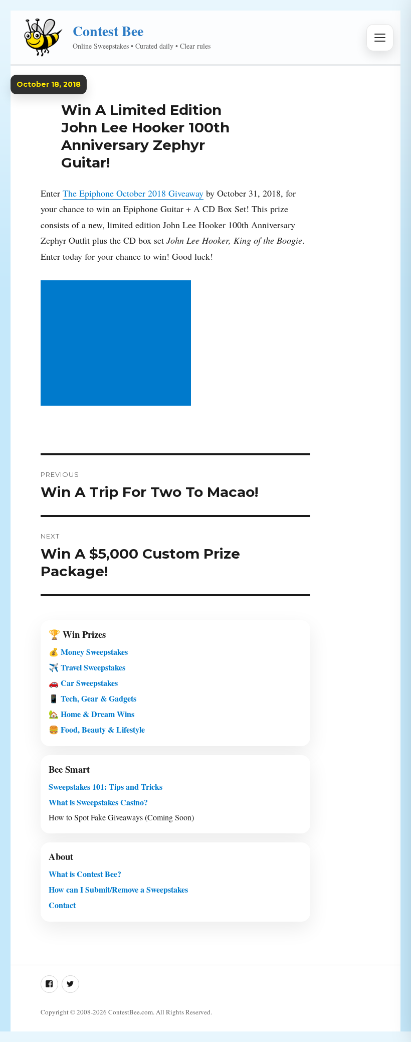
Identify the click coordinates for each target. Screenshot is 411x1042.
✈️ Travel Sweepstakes (87, 667)
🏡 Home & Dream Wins (91, 714)
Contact (62, 905)
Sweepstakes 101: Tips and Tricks (105, 786)
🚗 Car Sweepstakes (83, 682)
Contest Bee (108, 31)
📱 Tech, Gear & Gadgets (92, 698)
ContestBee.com (130, 1011)
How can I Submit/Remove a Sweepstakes (118, 889)
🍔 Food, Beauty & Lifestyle (97, 729)
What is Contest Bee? (85, 874)
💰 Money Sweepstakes (88, 651)
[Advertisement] (118, 344)
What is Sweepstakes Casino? (98, 802)
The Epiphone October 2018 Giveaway (133, 193)
